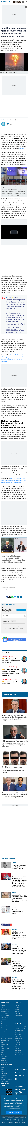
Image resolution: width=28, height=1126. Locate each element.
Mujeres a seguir (5, 1009)
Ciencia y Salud (5, 1048)
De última (4, 1056)
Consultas (4, 1062)
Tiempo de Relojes (6, 1079)
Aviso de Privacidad (15, 1108)
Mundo (3, 119)
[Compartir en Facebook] (7, 597)
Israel (5, 589)
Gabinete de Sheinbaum (4, 1018)
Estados (3, 1028)
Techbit (3, 1052)
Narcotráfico (4, 1030)
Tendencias (4, 1046)
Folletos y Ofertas (20, 1028)
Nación (3, 1005)
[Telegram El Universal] (15, 1072)
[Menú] (26, 2)
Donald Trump (5, 1023)
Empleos (17, 1032)
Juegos (17, 1048)
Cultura (3, 1042)
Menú (2, 1054)
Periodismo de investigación (5, 1012)
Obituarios (18, 1034)
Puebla (17, 1009)
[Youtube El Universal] (16, 1076)
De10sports (18, 1042)
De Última (4, 1073)
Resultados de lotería (19, 1055)
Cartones (3, 1034)
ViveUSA (17, 1046)
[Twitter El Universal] (23, 1072)
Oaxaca (17, 1007)
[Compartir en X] (9, 597)
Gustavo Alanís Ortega (9, 667)
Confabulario (4, 1044)
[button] (17, 2)
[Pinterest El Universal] (23, 1076)
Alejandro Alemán (8, 656)
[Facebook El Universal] (19, 1072)
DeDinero (17, 1044)
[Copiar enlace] (18, 597)
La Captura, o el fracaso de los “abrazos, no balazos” (11, 661)
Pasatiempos (18, 1050)
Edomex (17, 1005)
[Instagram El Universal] (20, 1076)
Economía (4, 1036)
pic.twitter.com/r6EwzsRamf (15, 324)
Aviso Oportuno (19, 1030)
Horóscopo (18, 1052)
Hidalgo (17, 1011)
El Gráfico (17, 1040)
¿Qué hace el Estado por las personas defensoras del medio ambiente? (10, 672)
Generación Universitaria (18, 1037)
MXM (2, 1050)
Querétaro (17, 1013)
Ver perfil (9, 124)
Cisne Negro (4, 1081)
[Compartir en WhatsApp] (12, 597)
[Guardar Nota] (21, 597)
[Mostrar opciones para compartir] (26, 7)
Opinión (5, 652)
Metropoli (4, 1025)
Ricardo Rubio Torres (9, 679)
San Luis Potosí (19, 1015)
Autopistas (4, 1060)
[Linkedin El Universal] (15, 1079)
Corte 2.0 (3, 1007)
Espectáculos (5, 1040)
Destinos (3, 1058)
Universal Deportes (6, 1038)
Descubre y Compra (20, 1026)
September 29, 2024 (13, 332)
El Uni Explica (5, 1015)
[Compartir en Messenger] (15, 597)
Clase (2, 1067)
